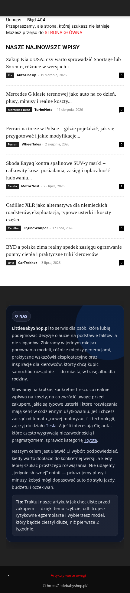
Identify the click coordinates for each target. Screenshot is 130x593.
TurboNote (43, 109)
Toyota (90, 440)
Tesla (51, 425)
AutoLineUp (26, 75)
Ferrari (13, 144)
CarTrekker (27, 262)
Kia (10, 75)
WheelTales (31, 144)
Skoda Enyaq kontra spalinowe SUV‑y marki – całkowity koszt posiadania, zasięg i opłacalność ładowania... (58, 170)
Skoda (12, 186)
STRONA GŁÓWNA (63, 32)
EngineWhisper (36, 228)
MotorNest (30, 186)
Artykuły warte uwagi (68, 575)
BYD (11, 263)
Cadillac (13, 228)
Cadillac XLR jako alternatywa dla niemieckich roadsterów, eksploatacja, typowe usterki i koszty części (58, 212)
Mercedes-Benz (19, 109)
